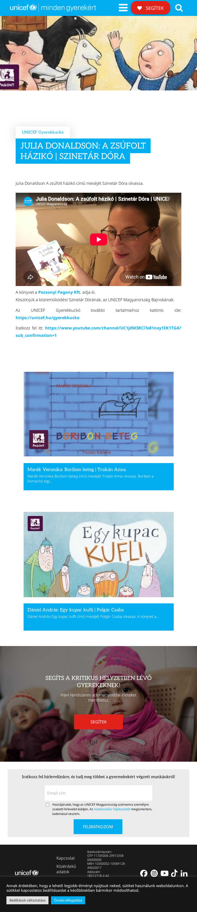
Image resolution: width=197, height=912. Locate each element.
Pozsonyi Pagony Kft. (59, 292)
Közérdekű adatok (66, 868)
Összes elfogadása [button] (68, 900)
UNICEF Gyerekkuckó (43, 132)
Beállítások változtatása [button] (27, 900)
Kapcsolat (65, 858)
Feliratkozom (98, 827)
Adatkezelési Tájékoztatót (112, 809)
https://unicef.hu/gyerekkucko (48, 317)
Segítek (154, 8)
